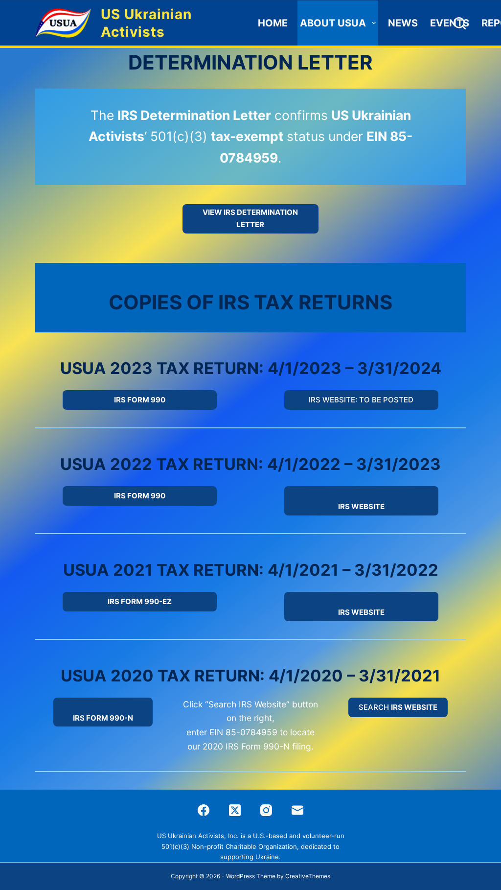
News (403, 23)
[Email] (297, 810)
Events (449, 23)
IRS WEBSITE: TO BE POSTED (361, 399)
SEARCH (398, 707)
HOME (273, 23)
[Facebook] (203, 810)
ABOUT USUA (333, 23)
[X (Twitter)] (235, 810)
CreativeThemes (307, 876)
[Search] (460, 23)
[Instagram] (266, 810)
